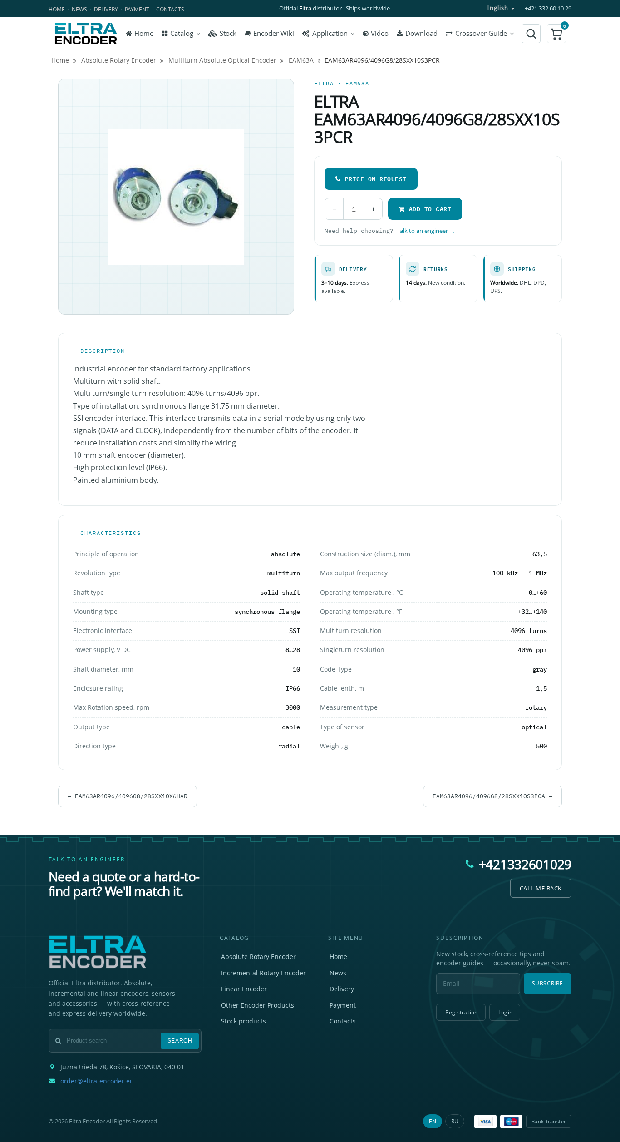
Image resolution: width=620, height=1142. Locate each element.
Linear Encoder (244, 988)
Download (421, 33)
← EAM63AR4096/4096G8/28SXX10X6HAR (127, 796)
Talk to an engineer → (426, 231)
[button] (556, 33)
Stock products (243, 1021)
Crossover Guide (481, 33)
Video (380, 33)
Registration (461, 1012)
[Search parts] (531, 33)
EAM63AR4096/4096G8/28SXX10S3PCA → (492, 796)
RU (454, 1121)
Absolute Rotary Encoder (258, 956)
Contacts (170, 9)
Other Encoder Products (257, 1005)
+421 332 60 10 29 (548, 8)
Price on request (376, 179)
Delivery (106, 9)
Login (505, 1012)
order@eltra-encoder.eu (97, 1081)
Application (330, 33)
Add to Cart (430, 209)
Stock (228, 33)
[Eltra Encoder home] (86, 33)
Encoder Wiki (273, 33)
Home (57, 9)
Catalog (181, 33)
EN (432, 1121)
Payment (137, 9)
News (79, 9)
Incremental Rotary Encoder (263, 973)
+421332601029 (525, 864)
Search (179, 1041)
